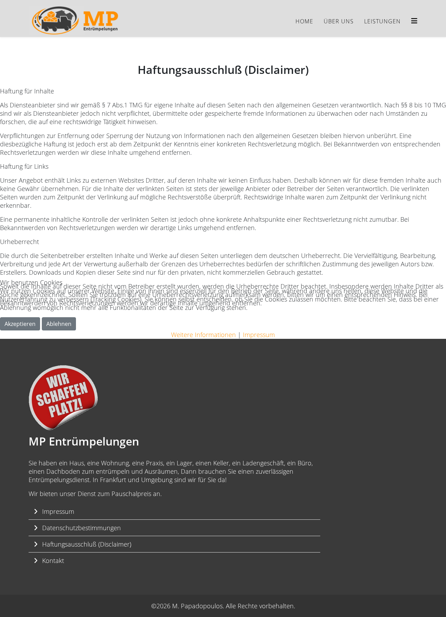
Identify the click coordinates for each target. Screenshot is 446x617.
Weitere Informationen (203, 334)
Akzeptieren (20, 324)
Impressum (259, 334)
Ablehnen (58, 324)
